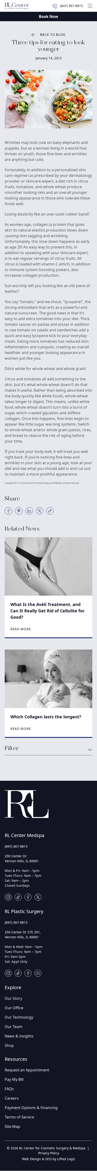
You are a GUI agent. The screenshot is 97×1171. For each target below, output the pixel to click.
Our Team (13, 1026)
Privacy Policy (48, 1153)
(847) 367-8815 (16, 846)
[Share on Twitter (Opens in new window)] (39, 511)
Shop (9, 1045)
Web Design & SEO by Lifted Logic (48, 1159)
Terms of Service (19, 1117)
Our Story (13, 998)
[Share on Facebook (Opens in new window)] (8, 511)
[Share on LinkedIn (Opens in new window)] (29, 511)
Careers (12, 1098)
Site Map (12, 1126)
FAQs (9, 1088)
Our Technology (19, 1017)
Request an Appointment (27, 1070)
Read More (20, 629)
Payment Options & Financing (31, 1107)
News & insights (19, 1036)
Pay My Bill (14, 1079)
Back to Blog (52, 35)
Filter (12, 749)
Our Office (14, 1007)
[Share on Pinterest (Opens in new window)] (19, 511)
